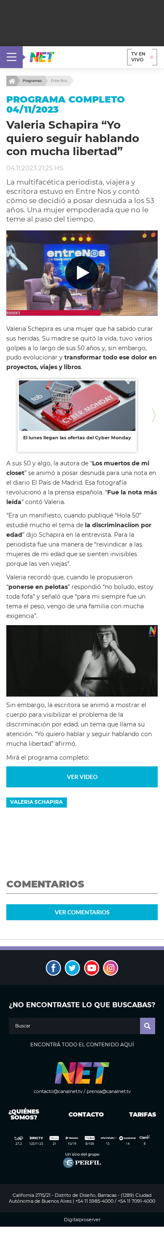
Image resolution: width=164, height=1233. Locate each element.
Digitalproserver (82, 1219)
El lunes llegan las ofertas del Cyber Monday (77, 438)
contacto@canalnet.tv (58, 1091)
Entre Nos (59, 81)
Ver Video (82, 776)
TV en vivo (138, 57)
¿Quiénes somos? (23, 1114)
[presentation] (10, 415)
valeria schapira (36, 802)
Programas (32, 81)
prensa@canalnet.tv (109, 1091)
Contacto (84, 1114)
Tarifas (142, 1114)
